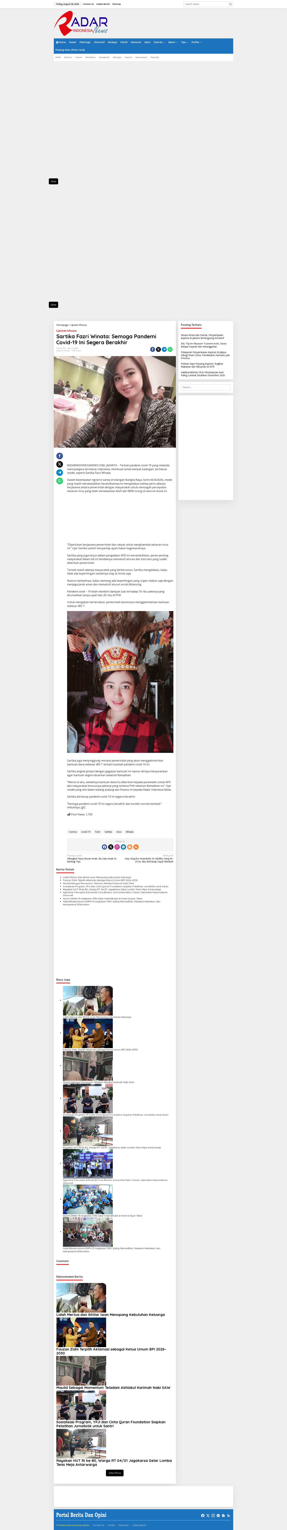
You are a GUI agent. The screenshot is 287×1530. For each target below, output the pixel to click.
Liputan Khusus (63, 350)
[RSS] (136, 847)
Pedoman (124, 1525)
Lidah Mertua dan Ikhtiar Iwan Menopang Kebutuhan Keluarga (97, 877)
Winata (129, 831)
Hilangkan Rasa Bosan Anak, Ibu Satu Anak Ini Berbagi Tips (91, 858)
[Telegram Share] (164, 349)
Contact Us (98, 1525)
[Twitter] (110, 847)
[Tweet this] (158, 349)
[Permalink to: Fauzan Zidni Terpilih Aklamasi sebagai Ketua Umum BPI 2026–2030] (88, 1033)
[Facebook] (104, 847)
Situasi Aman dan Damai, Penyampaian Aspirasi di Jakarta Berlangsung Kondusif (202, 336)
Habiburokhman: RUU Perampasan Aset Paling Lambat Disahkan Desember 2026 (203, 374)
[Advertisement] (69, 121)
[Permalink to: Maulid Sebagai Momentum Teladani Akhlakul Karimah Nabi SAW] (88, 1065)
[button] (230, 4)
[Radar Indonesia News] (81, 23)
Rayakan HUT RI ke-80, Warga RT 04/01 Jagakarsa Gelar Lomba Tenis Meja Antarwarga (112, 889)
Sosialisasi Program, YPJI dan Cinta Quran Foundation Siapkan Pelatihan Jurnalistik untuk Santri (115, 886)
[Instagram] (117, 847)
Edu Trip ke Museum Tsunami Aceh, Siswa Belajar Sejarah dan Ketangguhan (203, 345)
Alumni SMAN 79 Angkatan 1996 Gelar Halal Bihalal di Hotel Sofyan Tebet (102, 898)
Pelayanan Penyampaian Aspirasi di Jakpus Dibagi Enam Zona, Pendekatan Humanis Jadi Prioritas (205, 355)
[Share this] (152, 349)
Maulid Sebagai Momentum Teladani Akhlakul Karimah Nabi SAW (98, 883)
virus (118, 831)
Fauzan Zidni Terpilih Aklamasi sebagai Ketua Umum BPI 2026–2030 (100, 880)
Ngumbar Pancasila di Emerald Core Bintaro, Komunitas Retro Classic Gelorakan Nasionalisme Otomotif (115, 894)
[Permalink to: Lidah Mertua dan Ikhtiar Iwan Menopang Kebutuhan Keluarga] (88, 1000)
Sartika (108, 831)
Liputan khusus (66, 330)
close (53, 181)
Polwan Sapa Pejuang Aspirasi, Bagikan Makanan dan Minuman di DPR (202, 365)
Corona (73, 831)
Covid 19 (86, 831)
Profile (111, 1525)
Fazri (97, 831)
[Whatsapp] (170, 349)
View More (115, 1472)
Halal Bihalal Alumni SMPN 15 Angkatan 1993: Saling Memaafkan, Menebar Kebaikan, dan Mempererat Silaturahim (111, 903)
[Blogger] (129, 847)
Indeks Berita (139, 1525)
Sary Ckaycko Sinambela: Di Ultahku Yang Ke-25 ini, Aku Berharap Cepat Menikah (149, 858)
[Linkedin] (123, 847)
